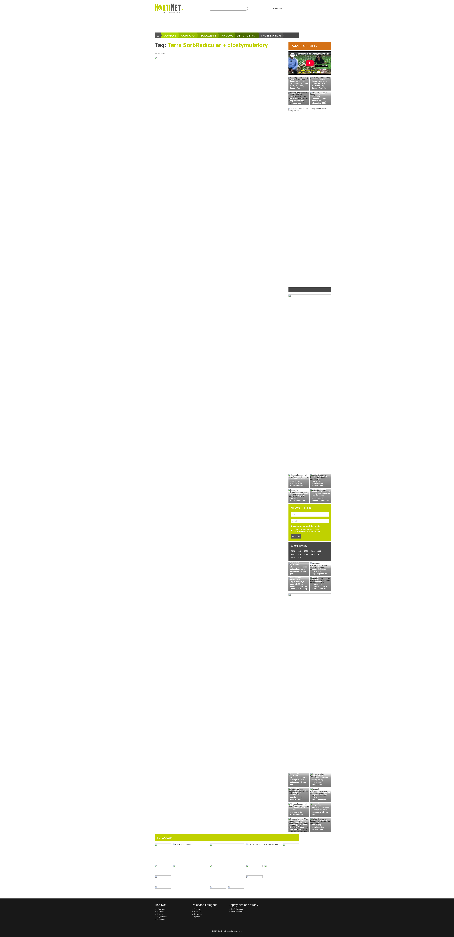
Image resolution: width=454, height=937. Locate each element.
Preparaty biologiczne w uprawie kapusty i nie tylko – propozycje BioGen (299, 497)
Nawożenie (208, 35)
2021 (293, 554)
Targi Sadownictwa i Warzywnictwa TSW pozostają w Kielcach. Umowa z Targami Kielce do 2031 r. (298, 825)
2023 (312, 551)
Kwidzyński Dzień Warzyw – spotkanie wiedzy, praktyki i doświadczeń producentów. (320, 780)
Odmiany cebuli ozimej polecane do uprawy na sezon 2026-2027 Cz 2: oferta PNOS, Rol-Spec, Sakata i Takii (299, 82)
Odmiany (170, 35)
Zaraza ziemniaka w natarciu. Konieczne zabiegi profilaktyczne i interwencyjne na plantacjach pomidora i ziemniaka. (321, 495)
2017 (319, 554)
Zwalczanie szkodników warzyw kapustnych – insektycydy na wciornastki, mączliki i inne (319, 480)
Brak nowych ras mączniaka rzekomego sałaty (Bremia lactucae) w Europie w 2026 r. (319, 98)
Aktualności (247, 35)
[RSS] (297, 8)
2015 (299, 558)
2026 (293, 551)
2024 (306, 551)
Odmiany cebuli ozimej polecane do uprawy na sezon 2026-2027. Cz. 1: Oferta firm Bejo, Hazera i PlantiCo (320, 82)
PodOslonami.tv (237, 912)
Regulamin (161, 919)
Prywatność (162, 917)
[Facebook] (288, 8)
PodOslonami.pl (237, 909)
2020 (299, 554)
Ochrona (188, 35)
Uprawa (227, 35)
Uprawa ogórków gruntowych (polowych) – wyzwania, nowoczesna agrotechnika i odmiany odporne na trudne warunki (319, 581)
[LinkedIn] (293, 8)
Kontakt (160, 914)
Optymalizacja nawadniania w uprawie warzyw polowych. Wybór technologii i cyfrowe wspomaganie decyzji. (299, 583)
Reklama (160, 912)
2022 (319, 551)
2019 (306, 554)
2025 (299, 551)
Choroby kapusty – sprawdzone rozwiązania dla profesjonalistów (297, 482)
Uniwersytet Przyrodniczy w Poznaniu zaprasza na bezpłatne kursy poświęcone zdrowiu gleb (298, 568)
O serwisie (161, 909)
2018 (312, 554)
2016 (293, 558)
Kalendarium (278, 8)
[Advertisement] (227, 23)
